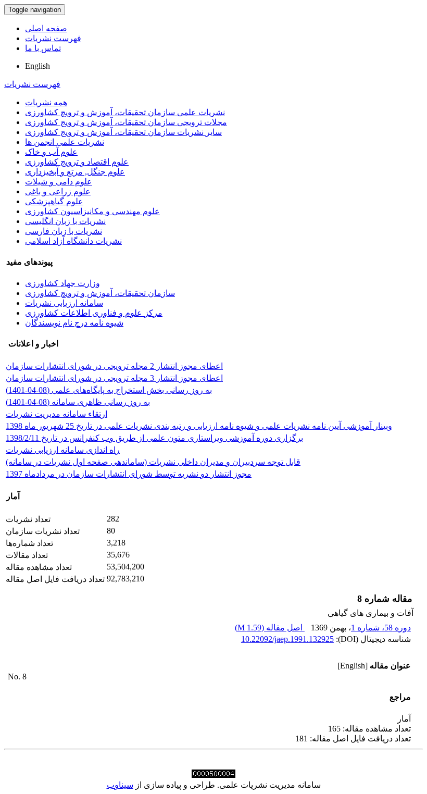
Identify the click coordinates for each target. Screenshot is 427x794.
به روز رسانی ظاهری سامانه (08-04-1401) (78, 402)
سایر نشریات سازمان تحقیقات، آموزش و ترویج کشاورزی (123, 132)
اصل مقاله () (270, 627)
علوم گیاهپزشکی (54, 201)
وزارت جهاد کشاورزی (62, 283)
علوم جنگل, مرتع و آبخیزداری (75, 171)
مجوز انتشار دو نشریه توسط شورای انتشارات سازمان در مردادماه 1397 (129, 473)
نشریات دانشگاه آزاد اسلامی (73, 241)
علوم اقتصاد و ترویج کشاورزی (77, 161)
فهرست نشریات (53, 38)
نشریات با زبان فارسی (63, 231)
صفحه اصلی (46, 28)
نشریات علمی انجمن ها (64, 142)
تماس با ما (43, 48)
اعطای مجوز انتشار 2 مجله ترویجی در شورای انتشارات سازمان (114, 366)
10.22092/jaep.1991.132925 (287, 639)
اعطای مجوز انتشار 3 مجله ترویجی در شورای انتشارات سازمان (114, 378)
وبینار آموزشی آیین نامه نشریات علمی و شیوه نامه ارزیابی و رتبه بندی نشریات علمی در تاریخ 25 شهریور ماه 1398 (199, 425)
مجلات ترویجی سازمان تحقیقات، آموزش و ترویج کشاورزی (126, 122)
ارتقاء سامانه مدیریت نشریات (56, 414)
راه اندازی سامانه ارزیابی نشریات (63, 449)
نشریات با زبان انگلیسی (65, 221)
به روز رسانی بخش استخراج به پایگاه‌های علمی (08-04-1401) (109, 390)
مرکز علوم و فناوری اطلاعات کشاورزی (93, 312)
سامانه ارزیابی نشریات (64, 303)
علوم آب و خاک (51, 151)
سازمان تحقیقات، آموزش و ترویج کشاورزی (100, 293)
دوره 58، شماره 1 (381, 627)
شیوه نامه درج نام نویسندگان (74, 322)
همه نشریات (46, 102)
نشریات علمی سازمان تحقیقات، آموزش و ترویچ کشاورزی (125, 112)
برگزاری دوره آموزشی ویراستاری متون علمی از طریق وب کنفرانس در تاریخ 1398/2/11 (154, 437)
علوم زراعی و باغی (58, 191)
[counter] (213, 775)
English (37, 65)
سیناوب (120, 784)
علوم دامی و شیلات (58, 181)
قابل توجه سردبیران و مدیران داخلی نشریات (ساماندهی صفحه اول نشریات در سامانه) (153, 461)
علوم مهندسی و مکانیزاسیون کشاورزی (92, 211)
